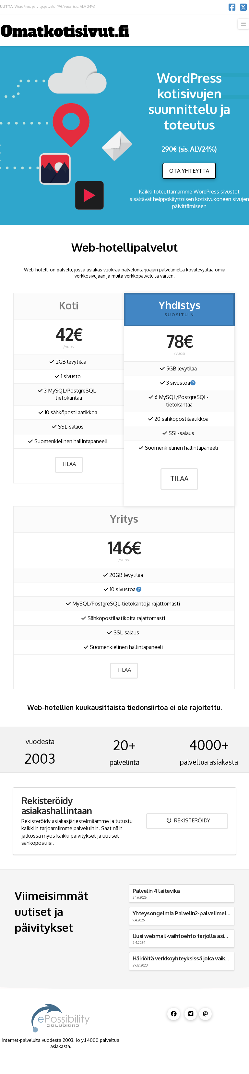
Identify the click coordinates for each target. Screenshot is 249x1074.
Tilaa (69, 464)
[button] (243, 24)
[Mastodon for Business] (205, 1014)
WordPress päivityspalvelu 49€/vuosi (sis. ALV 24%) (55, 6)
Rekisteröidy (192, 820)
